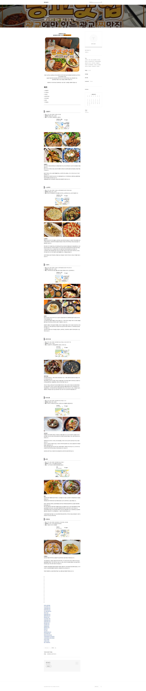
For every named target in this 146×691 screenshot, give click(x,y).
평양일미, (86, 61)
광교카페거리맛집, (91, 61)
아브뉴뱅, (98, 59)
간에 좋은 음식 (47, 624)
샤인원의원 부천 (48, 602)
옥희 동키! (46, 2)
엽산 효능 (47, 580)
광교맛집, (86, 66)
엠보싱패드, (95, 59)
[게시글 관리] (49, 648)
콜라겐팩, (86, 63)
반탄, (92, 59)
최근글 (86, 70)
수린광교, (95, 64)
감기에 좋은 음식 (48, 586)
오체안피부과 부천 (48, 590)
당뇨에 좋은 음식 (47, 607)
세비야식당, (93, 63)
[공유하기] (47, 648)
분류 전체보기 (88, 50)
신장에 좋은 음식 (47, 608)
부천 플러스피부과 (48, 597)
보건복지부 (96, 675)
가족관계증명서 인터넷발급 (50, 576)
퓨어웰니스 (96, 681)
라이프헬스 (96, 673)
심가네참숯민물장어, (98, 61)
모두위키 (96, 682)
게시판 (86, 52)
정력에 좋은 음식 (47, 609)
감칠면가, (86, 64)
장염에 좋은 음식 (47, 614)
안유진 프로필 (46, 639)
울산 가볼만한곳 (48, 587)
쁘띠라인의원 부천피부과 (50, 588)
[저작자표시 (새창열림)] (55, 647)
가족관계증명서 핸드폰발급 (50, 578)
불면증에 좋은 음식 (48, 583)
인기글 (89, 70)
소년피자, (86, 59)
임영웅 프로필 (46, 641)
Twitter (91, 81)
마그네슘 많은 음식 (47, 611)
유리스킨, (89, 63)
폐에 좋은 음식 (47, 623)
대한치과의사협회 (97, 679)
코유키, (89, 59)
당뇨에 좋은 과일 (47, 618)
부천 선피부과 (48, 595)
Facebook (87, 81)
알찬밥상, (89, 66)
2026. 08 (93, 94)
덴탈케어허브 (97, 677)
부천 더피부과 (47, 601)
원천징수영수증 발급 (48, 635)
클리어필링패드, (90, 64)
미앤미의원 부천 (48, 593)
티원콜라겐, (98, 63)
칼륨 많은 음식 (48, 582)
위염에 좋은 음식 (47, 620)
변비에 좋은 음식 (48, 584)
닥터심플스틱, (94, 66)
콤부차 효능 (46, 612)
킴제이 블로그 (48, 663)
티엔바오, (98, 66)
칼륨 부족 (47, 579)
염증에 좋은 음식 (47, 615)
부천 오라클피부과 (48, 598)
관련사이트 (96, 686)
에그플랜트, (99, 64)
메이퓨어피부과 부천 (49, 591)
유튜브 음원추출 (47, 605)
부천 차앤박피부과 (48, 599)
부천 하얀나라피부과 (49, 594)
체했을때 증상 (46, 626)
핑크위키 (96, 684)
